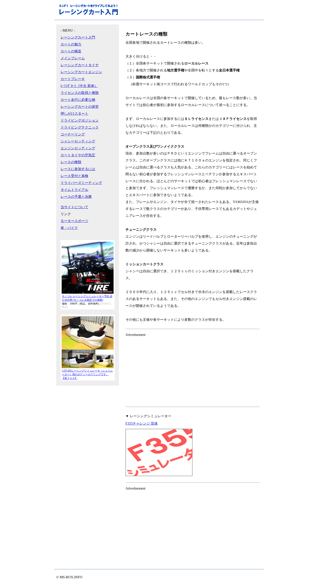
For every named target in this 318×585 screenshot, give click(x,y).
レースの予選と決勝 (76, 196)
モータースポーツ (74, 221)
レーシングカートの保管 (80, 106)
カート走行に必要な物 (78, 100)
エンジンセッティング (78, 148)
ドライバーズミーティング (81, 183)
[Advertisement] (192, 370)
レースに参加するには (78, 169)
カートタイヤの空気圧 (78, 155)
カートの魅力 (71, 44)
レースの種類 (71, 162)
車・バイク (69, 228)
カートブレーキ (73, 79)
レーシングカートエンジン (81, 72)
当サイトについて (74, 207)
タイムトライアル (74, 190)
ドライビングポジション (80, 120)
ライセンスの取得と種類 (80, 93)
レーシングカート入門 (78, 37)
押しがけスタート (74, 113)
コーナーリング (73, 134)
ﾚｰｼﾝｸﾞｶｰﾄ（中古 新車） (79, 86)
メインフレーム (73, 58)
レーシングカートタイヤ (80, 65)
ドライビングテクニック (80, 127)
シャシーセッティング (78, 141)
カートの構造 (71, 51)
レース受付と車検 (74, 176)
